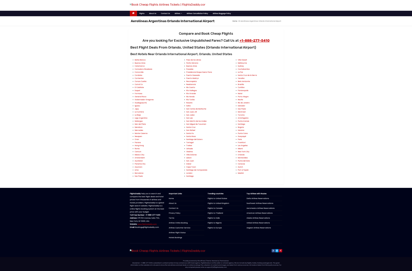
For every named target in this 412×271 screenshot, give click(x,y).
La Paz (240, 72)
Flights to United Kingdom (218, 203)
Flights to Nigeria (215, 223)
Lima (137, 170)
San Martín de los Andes (196, 121)
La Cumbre (139, 112)
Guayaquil (242, 136)
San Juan (190, 161)
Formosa (138, 93)
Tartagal (190, 142)
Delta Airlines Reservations (258, 198)
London (189, 173)
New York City (243, 151)
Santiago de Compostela (196, 170)
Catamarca (140, 66)
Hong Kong (139, 145)
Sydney (241, 66)
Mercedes (139, 130)
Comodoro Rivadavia (143, 69)
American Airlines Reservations (260, 213)
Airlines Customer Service (179, 228)
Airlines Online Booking (178, 223)
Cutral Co (139, 84)
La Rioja (138, 115)
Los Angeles (243, 145)
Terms (171, 218)
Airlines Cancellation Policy (197, 13)
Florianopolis (243, 90)
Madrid (241, 173)
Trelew (189, 145)
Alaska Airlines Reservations (258, 218)
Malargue (139, 121)
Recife (240, 99)
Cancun (138, 151)
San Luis (189, 118)
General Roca (140, 96)
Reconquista (191, 81)
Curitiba (241, 87)
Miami (240, 148)
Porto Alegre (243, 96)
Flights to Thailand (215, 213)
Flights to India (214, 218)
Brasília (241, 84)
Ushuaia (189, 148)
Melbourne (242, 63)
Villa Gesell (242, 60)
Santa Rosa (191, 136)
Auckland (138, 161)
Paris (240, 139)
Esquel (137, 90)
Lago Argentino (141, 118)
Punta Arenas (243, 121)
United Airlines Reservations (258, 223)
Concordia (139, 72)
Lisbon (189, 157)
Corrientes (139, 78)
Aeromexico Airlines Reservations (261, 208)
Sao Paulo (139, 176)
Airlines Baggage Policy (222, 13)
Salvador (241, 106)
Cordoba (138, 75)
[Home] (133, 13)
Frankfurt (242, 142)
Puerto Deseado (193, 75)
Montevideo (243, 157)
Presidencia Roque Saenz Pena (199, 72)
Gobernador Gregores (144, 99)
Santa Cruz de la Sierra (247, 75)
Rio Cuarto (190, 87)
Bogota (241, 127)
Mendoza (138, 127)
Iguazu (137, 106)
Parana (138, 142)
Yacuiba (241, 78)
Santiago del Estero (194, 139)
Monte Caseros (141, 133)
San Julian (190, 115)
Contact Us (165, 13)
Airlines (178, 13)
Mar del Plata (140, 124)
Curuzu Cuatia (140, 81)
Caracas (241, 164)
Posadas (189, 69)
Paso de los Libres (193, 60)
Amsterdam (140, 157)
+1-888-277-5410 (254, 40)
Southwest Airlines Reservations (260, 203)
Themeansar (224, 261)
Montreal (241, 112)
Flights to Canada (215, 208)
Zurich (240, 167)
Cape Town (191, 167)
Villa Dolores (191, 154)
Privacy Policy (174, 213)
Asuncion (138, 167)
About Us (152, 13)
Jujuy (137, 109)
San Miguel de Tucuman (196, 124)
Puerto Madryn (192, 78)
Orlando (241, 154)
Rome (137, 148)
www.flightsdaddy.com (147, 224)
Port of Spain (243, 170)
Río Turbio (190, 99)
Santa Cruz (190, 127)
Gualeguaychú (141, 103)
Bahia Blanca (140, 60)
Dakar (188, 164)
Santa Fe (190, 133)
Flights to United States (217, 198)
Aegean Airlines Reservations (259, 228)
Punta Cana (243, 133)
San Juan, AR (191, 112)
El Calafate (139, 87)
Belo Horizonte (244, 81)
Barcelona (139, 173)
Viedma (189, 151)
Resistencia (191, 84)
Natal (240, 93)
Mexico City (139, 154)
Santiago (190, 176)
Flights (142, 13)
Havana (241, 130)
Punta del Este (244, 161)
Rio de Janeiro (244, 103)
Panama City (140, 164)
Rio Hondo (190, 96)
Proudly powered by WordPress (194, 261)
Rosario (189, 103)
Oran (137, 139)
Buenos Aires (140, 63)
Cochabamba (244, 69)
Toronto (241, 115)
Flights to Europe (215, 228)
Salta (188, 106)
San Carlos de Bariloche (196, 109)
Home (235, 21)
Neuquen (138, 136)
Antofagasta (243, 118)
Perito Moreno (192, 63)
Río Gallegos (191, 90)
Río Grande (191, 93)
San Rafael (190, 130)
